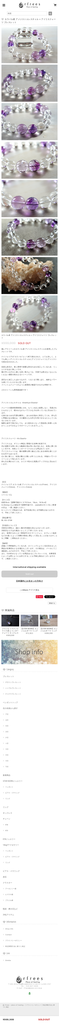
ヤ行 (6, 755)
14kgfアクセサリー (11, 845)
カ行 (6, 720)
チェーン (6, 819)
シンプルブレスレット (13, 688)
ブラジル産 (9, 900)
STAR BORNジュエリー (12, 781)
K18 (6, 825)
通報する (52, 603)
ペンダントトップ (10, 702)
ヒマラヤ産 (9, 894)
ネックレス (7, 813)
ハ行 (6, 743)
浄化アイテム (8, 914)
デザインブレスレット (13, 682)
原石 (5, 877)
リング (7, 799)
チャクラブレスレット (13, 694)
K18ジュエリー (9, 839)
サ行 (6, 726)
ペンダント (9, 787)
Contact (8, 935)
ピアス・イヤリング (12, 793)
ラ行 (6, 761)
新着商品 (6, 775)
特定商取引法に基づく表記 (15, 946)
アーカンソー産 (10, 889)
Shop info (9, 929)
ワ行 (6, 767)
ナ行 (6, 737)
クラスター (7, 883)
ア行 (6, 714)
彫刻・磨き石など (10, 909)
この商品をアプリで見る (29, 590)
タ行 (6, 732)
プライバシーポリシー (13, 940)
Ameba (8, 960)
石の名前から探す (10, 708)
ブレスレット (8, 676)
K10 (6, 831)
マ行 (6, 749)
